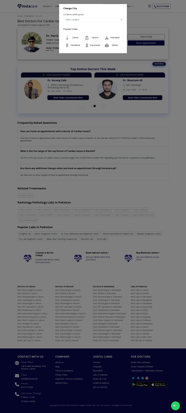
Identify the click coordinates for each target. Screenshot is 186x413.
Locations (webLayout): (73, 14)
